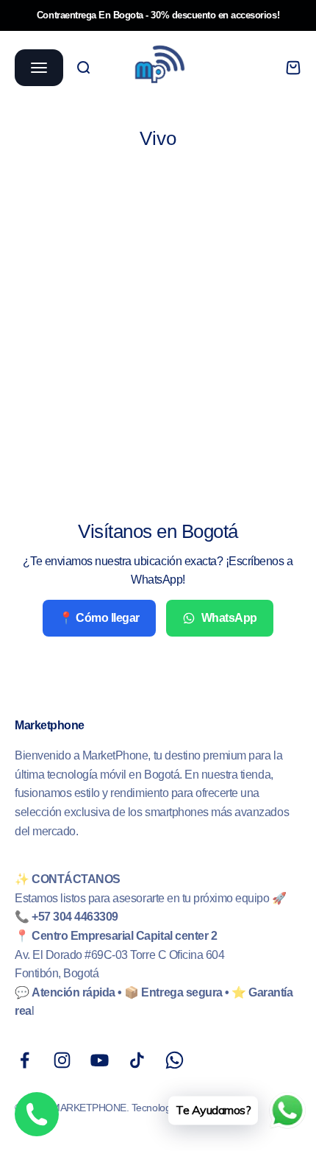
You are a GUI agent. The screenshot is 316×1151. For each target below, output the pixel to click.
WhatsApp (229, 618)
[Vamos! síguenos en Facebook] (25, 1060)
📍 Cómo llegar (99, 618)
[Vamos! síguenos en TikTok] (137, 1060)
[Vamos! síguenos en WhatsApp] (174, 1060)
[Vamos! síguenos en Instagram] (62, 1060)
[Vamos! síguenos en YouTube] (99, 1060)
